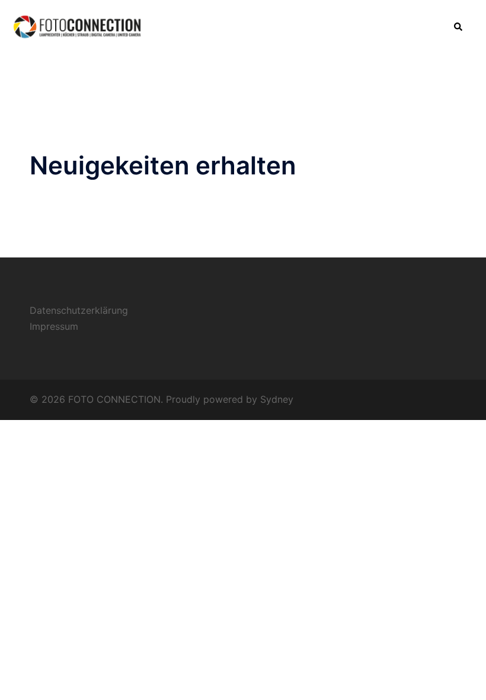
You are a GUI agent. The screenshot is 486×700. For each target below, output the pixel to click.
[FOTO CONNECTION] (78, 26)
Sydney (276, 399)
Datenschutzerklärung (79, 310)
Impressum (54, 326)
